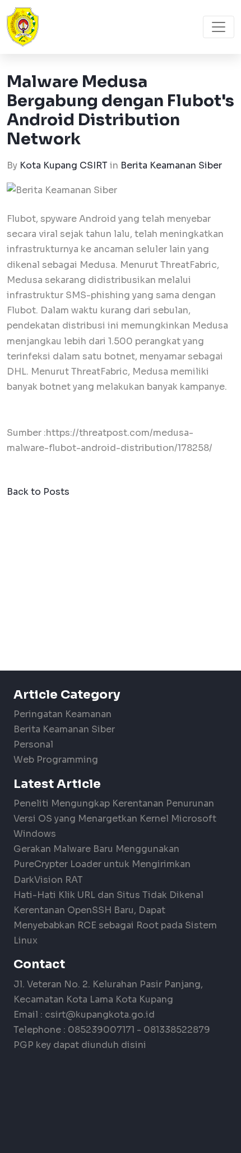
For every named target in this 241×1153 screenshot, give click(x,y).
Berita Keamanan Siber (171, 165)
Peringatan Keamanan (62, 714)
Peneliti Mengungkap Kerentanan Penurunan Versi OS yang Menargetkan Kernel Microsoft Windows (114, 818)
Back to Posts (38, 492)
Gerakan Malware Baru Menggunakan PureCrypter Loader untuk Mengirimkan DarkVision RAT (102, 864)
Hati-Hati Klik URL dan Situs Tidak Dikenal (108, 895)
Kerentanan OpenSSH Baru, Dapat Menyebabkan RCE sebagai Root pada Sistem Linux (115, 925)
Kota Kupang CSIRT (64, 165)
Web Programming (55, 759)
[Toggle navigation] (218, 27)
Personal (33, 744)
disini (133, 1045)
